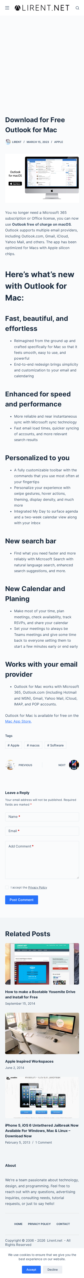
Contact (63, 1224)
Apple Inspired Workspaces (29, 1061)
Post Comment (22, 900)
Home (18, 1224)
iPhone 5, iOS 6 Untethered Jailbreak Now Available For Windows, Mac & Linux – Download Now (42, 1130)
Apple (58, 142)
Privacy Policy (37, 887)
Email (14, 831)
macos (33, 745)
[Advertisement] (42, 59)
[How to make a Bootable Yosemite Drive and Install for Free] (42, 964)
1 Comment (43, 1142)
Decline (52, 1269)
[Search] (77, 8)
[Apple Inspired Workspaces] (42, 1033)
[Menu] (7, 8)
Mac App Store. (18, 721)
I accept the (29, 887)
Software (55, 745)
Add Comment (21, 846)
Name (14, 816)
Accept (31, 1269)
